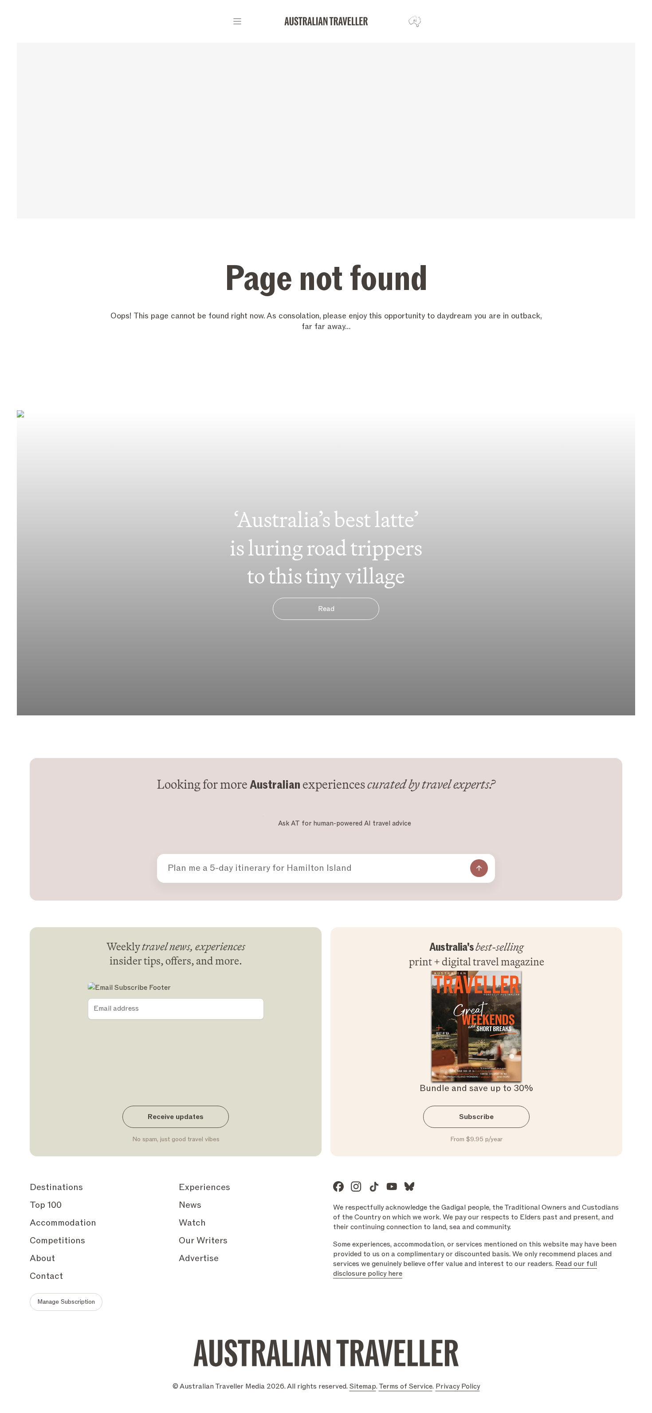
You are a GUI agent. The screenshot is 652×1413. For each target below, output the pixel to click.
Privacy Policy (458, 1386)
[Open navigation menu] (237, 21)
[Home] (326, 21)
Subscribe (476, 1117)
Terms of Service (405, 1386)
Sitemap (363, 1386)
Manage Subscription (66, 1302)
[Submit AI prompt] (479, 868)
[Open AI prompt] (415, 21)
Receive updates (176, 1117)
